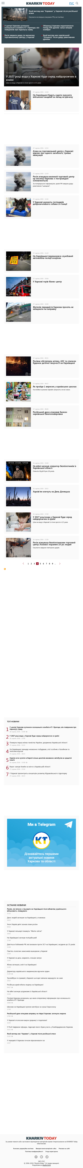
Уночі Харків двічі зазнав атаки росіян (22, 924)
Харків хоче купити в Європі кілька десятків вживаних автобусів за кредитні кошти (41, 759)
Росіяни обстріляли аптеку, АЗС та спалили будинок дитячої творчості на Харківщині (54, 362)
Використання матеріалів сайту (46, 1148)
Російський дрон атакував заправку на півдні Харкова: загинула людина (36, 1013)
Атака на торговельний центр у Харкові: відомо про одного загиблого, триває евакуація (53, 153)
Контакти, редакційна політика (23, 1148)
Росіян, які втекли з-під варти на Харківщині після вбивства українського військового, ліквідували (36, 910)
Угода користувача (51, 1151)
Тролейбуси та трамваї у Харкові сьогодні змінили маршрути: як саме (35, 978)
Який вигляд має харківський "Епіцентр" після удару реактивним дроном (59, 37)
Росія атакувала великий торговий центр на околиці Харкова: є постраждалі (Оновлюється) (53, 178)
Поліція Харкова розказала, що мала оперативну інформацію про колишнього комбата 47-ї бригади (38, 999)
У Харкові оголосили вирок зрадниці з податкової (27, 1020)
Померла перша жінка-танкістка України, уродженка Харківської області (38, 742)
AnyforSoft (47, 1165)
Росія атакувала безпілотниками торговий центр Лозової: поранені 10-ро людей (54, 543)
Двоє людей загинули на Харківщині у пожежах (26, 917)
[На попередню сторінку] (23, 563)
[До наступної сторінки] (60, 563)
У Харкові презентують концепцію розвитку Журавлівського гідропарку (38, 773)
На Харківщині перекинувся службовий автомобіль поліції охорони (53, 257)
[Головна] (40, 3)
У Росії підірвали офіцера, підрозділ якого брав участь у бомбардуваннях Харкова (40, 1027)
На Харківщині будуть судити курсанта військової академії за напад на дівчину (53, 96)
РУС (71, 3)
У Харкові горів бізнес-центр (47, 281)
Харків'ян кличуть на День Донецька (51, 491)
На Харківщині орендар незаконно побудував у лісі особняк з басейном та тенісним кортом (39, 750)
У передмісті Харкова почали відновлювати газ (26, 1040)
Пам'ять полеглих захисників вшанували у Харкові (27, 951)
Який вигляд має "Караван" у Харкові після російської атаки (53, 12)
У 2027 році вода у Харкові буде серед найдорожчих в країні (41, 78)
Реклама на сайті (64, 1148)
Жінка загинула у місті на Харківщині (21, 964)
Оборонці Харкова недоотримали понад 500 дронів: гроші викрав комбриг (58, 27)
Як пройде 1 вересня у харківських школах (55, 386)
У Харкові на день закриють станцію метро (24, 958)
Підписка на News (5, 569)
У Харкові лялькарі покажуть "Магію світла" (24, 931)
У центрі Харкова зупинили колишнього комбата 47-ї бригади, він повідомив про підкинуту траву (22, 27)
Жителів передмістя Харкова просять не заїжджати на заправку (53, 308)
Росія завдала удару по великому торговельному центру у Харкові (20, 36)
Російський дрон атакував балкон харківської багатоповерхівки (50, 413)
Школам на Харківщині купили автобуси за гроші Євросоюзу (31, 1007)
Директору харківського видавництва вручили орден (28, 971)
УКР (39, 1161)
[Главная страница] (41, 1138)
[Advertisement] (41, 130)
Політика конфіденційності (34, 1151)
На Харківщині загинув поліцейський (22, 937)
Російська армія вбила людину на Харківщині (25, 984)
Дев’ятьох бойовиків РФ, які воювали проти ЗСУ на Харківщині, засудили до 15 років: (41, 944)
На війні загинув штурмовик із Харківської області (27, 991)
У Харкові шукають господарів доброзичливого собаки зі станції (50, 203)
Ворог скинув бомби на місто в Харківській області (30, 766)
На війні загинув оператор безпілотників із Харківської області (54, 467)
